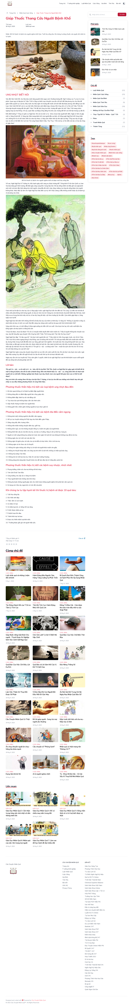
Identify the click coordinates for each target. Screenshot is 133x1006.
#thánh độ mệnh (107, 156)
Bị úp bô (87, 984)
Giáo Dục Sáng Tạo (91, 866)
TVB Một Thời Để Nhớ (93, 880)
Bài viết (118, 3)
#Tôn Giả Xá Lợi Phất (115, 171)
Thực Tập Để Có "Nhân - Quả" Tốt (105, 114)
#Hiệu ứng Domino (109, 146)
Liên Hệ (65, 885)
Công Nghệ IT (89, 987)
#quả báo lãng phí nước (99, 150)
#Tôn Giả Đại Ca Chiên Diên (100, 168)
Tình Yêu (111, 3)
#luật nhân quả (96, 146)
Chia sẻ (81, 538)
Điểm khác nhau (90, 935)
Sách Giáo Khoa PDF (92, 929)
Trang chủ (62, 3)
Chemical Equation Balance (94, 883)
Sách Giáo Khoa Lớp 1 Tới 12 (95, 891)
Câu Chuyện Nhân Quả (39, 1000)
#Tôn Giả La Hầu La (113, 162)
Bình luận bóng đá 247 (92, 937)
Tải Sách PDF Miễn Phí (92, 902)
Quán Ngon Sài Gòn (91, 989)
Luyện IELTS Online (91, 913)
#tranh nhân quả (114, 150)
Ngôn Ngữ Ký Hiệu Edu (92, 967)
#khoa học (111, 175)
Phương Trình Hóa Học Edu (94, 978)
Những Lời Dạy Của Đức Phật (103, 110)
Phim (95, 118)
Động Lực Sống (90, 918)
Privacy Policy (67, 888)
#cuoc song (111, 143)
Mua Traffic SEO (90, 957)
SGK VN (87, 976)
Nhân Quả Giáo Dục (100, 106)
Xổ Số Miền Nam (90, 899)
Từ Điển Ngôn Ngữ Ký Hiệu (94, 874)
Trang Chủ (12, 13)
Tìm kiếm (122, 14)
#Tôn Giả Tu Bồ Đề (97, 162)
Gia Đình (104, 3)
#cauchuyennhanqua (98, 143)
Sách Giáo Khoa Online (92, 888)
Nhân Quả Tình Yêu (100, 102)
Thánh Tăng (97, 126)
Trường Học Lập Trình (92, 896)
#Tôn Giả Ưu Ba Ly (97, 159)
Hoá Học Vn (89, 962)
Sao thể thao (89, 904)
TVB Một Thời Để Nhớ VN (94, 965)
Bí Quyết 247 (89, 948)
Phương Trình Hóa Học (92, 869)
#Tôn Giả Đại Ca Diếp (98, 175)
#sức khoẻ (95, 178)
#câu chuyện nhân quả (99, 153)
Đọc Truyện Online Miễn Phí (94, 946)
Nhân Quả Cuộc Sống (26, 13)
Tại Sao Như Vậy (90, 915)
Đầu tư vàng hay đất (92, 907)
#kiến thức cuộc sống (115, 153)
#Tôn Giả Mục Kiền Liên (99, 171)
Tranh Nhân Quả (99, 122)
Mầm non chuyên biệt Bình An (95, 910)
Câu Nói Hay (89, 973)
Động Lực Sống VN (91, 970)
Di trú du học (89, 959)
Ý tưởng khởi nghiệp (73, 3)
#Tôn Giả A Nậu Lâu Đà (99, 165)
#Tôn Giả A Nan (114, 165)
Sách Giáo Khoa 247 (92, 932)
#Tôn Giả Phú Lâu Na (112, 159)
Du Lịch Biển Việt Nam (92, 924)
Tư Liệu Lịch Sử (90, 872)
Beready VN (89, 981)
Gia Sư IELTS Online (92, 877)
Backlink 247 (89, 926)
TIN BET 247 (89, 951)
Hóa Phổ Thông (90, 894)
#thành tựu (95, 156)
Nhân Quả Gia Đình (100, 98)
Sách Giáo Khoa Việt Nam (93, 885)
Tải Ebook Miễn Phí (91, 940)
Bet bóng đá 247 (91, 954)
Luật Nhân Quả (86, 3)
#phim (119, 175)
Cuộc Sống (96, 3)
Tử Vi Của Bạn (90, 943)
